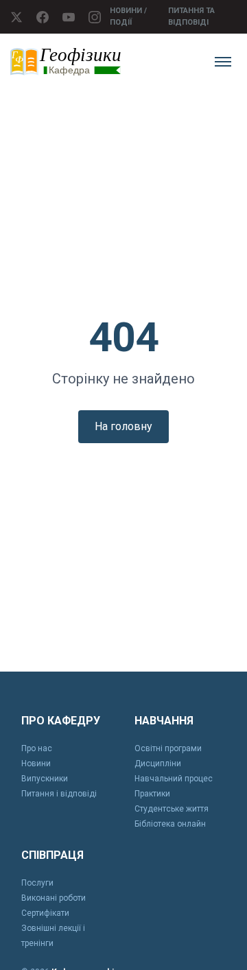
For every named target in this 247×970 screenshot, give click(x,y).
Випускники (44, 778)
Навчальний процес (173, 778)
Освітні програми (168, 748)
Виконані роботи (53, 898)
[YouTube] (68, 17)
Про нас (36, 748)
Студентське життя (171, 809)
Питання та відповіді (191, 16)
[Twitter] (16, 17)
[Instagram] (95, 17)
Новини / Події (128, 16)
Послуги (37, 883)
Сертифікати (45, 913)
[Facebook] (42, 17)
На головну (123, 426)
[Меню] (223, 61)
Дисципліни (157, 763)
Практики (152, 794)
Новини (36, 763)
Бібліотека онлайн (170, 824)
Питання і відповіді (59, 794)
